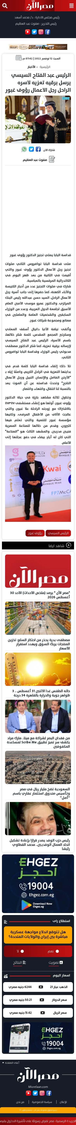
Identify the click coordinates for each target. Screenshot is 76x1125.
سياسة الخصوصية (42, 1102)
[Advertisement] (38, 209)
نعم (51, 951)
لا (18, 951)
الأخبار (31, 67)
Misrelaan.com (38, 1087)
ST (20, 1110)
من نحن (20, 1102)
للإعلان (63, 1102)
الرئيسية (45, 67)
